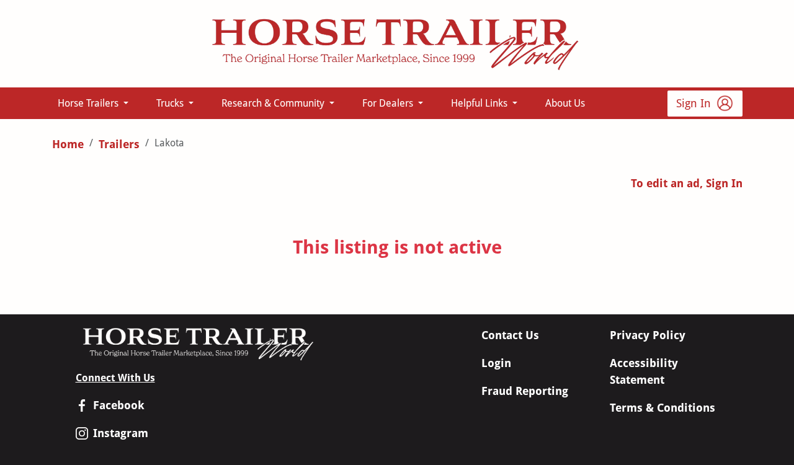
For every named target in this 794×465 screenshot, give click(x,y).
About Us (565, 103)
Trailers (119, 144)
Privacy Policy (647, 335)
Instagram (120, 433)
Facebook (119, 405)
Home (68, 144)
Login (496, 363)
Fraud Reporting (524, 390)
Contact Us (510, 335)
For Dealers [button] (389, 103)
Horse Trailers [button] (89, 103)
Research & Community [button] (274, 103)
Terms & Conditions (662, 407)
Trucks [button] (171, 103)
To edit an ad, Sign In (687, 183)
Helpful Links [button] (480, 103)
